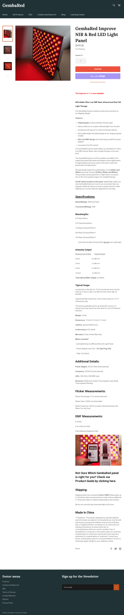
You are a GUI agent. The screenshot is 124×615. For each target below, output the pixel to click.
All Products (18, 15)
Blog (63, 15)
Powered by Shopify (21, 613)
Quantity (79, 55)
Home (5, 15)
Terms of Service (9, 592)
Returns (5, 599)
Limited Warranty (9, 596)
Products (5, 582)
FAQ (30, 15)
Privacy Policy (7, 603)
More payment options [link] (97, 82)
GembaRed (13, 5)
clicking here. (107, 481)
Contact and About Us (46, 15)
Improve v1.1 (84, 93)
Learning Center (77, 15)
